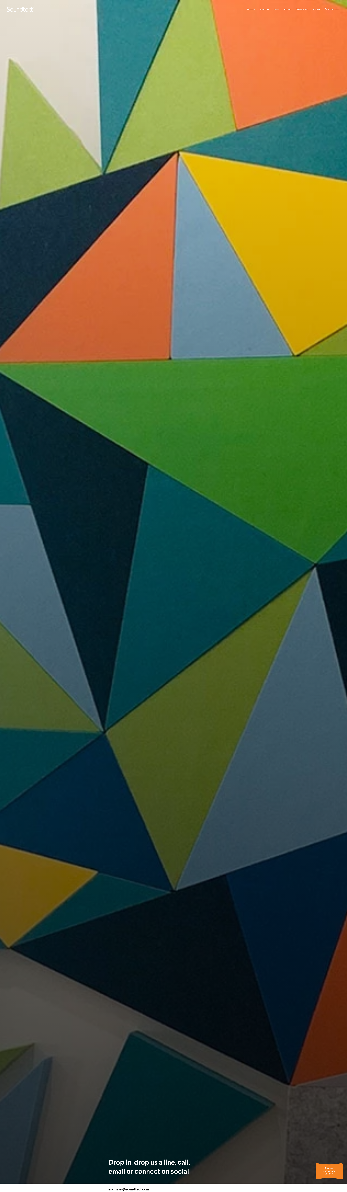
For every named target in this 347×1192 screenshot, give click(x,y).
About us (287, 9)
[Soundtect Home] (20, 9)
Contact (316, 9)
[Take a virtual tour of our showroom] (329, 1171)
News (276, 9)
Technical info (302, 9)
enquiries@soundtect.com (128, 1189)
